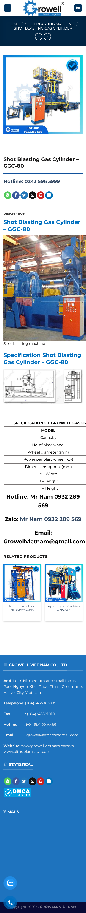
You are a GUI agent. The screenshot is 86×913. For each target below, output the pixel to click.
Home (13, 24)
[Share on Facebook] (16, 195)
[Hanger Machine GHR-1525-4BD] (22, 583)
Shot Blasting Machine (49, 24)
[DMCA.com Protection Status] (17, 792)
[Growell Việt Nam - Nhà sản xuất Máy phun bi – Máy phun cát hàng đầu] (43, 8)
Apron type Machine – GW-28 (64, 608)
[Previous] (7, 138)
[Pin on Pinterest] (40, 195)
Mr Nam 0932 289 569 (50, 519)
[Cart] (78, 8)
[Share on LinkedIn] (49, 195)
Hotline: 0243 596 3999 (31, 181)
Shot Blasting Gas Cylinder (43, 28)
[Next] (20, 138)
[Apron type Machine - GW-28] (64, 583)
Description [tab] (14, 213)
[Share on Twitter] (24, 195)
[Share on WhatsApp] (7, 195)
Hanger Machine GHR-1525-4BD (22, 608)
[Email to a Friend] (32, 195)
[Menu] (7, 8)
